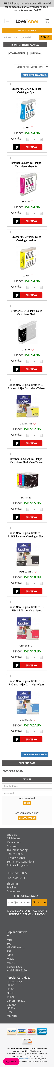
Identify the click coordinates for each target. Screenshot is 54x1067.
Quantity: (16, 138)
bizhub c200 (14, 966)
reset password (27, 798)
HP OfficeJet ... (16, 947)
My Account (14, 842)
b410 (10, 955)
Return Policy (15, 854)
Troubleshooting (17, 850)
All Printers (14, 838)
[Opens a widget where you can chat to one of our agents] (11, 1062)
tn (8, 936)
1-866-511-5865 (17, 873)
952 (9, 951)
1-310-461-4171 (17, 878)
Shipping (12, 883)
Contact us (13, 891)
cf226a (11, 1008)
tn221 (10, 1012)
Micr (9, 940)
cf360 (10, 993)
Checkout (12, 846)
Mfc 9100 (12, 1016)
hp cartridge (14, 981)
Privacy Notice (16, 857)
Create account (27, 818)
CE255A (11, 1004)
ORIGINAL (36, 53)
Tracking (12, 887)
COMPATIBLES (17, 53)
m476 (10, 959)
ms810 (11, 963)
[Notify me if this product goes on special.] (32, 127)
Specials (12, 834)
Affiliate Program (17, 865)
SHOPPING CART (27, 763)
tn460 (10, 997)
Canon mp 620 (16, 1000)
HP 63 (10, 989)
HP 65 (10, 985)
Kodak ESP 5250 (17, 970)
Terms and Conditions (21, 861)
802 (9, 943)
